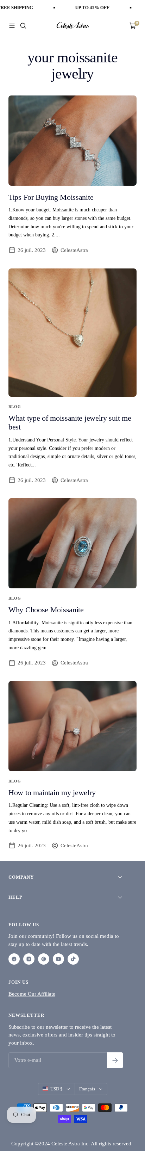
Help (15, 897)
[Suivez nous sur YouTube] (58, 959)
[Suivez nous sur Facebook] (14, 959)
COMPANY (21, 877)
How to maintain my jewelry (51, 792)
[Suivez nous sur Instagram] (28, 959)
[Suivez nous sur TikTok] (73, 959)
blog (14, 406)
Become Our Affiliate (31, 994)
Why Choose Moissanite (46, 609)
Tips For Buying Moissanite (50, 197)
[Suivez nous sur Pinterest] (43, 959)
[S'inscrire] (115, 1060)
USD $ (56, 1088)
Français (87, 1088)
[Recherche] (23, 25)
